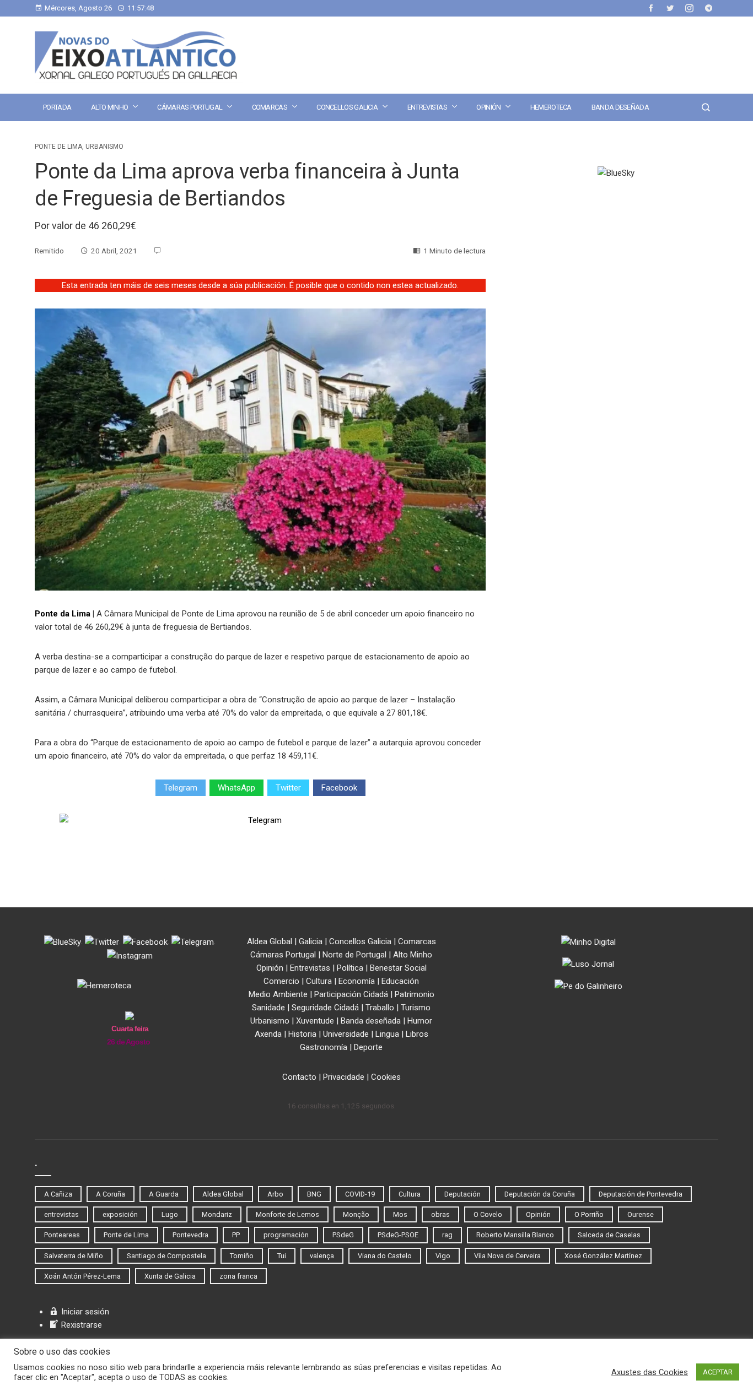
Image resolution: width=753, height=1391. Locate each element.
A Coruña (110, 1194)
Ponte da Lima (62, 614)
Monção (356, 1214)
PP (236, 1235)
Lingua (387, 1034)
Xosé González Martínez (603, 1256)
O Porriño (589, 1214)
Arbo (275, 1194)
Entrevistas (427, 107)
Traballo (379, 1008)
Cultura (319, 981)
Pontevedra (190, 1235)
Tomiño (242, 1256)
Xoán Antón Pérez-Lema (82, 1276)
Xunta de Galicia (170, 1276)
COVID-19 (360, 1194)
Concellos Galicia (347, 107)
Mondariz (217, 1214)
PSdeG (343, 1235)
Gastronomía (323, 1047)
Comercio (281, 981)
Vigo (442, 1256)
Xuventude (315, 1021)
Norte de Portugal (354, 955)
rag (447, 1235)
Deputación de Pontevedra (640, 1194)
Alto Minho (109, 107)
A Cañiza (58, 1194)
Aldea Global (269, 941)
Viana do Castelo (385, 1256)
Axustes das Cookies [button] (649, 1372)
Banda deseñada (620, 107)
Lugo (170, 1214)
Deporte (368, 1047)
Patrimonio (414, 994)
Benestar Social (398, 968)
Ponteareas (62, 1235)
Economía (356, 981)
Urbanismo (104, 146)
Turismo (416, 1008)
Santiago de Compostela (166, 1256)
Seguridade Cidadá (325, 1008)
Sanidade (268, 1008)
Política (350, 968)
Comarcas (269, 107)
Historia (302, 1034)
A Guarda (164, 1194)
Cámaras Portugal (189, 107)
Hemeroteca (551, 107)
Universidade (346, 1034)
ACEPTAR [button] (718, 1372)
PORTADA (57, 107)
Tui (281, 1256)
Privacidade (343, 1077)
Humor (419, 1021)
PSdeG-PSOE (398, 1235)
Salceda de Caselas (609, 1235)
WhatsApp (236, 788)
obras (440, 1214)
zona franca (238, 1276)
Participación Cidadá (351, 994)
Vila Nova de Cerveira (507, 1256)
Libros (417, 1034)
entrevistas (61, 1214)
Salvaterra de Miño (73, 1256)
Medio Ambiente (278, 994)
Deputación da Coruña (539, 1194)
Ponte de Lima (58, 146)
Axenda (268, 1034)
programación (286, 1235)
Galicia (310, 941)
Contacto (299, 1077)
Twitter (288, 788)
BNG (314, 1194)
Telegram (180, 788)
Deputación (462, 1194)
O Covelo (488, 1214)
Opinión (488, 107)
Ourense (640, 1214)
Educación (400, 981)
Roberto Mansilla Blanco (515, 1235)
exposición (120, 1214)
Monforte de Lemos (287, 1214)
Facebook (339, 788)
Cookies (386, 1077)
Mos (400, 1214)
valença (322, 1256)
